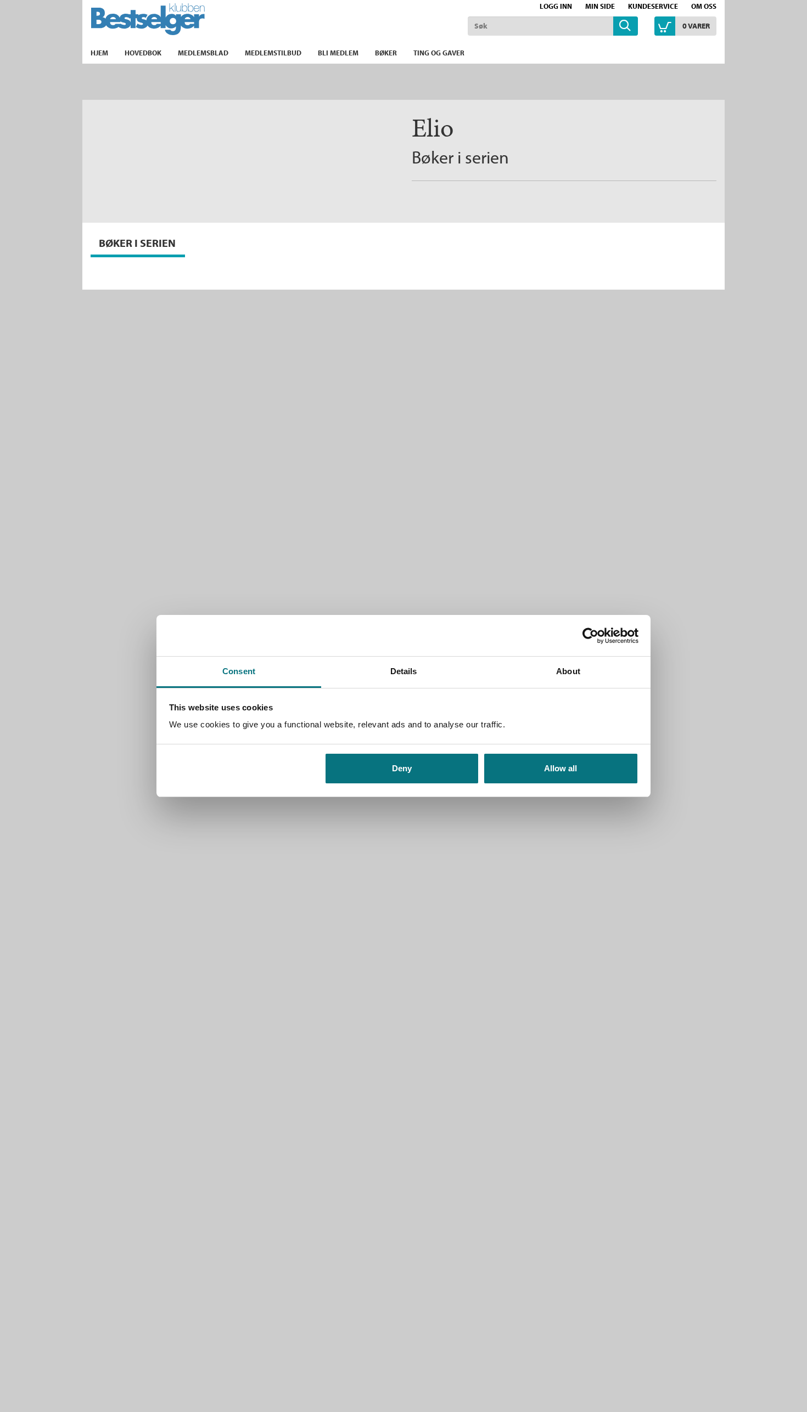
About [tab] (568, 671)
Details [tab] (403, 671)
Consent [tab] (238, 671)
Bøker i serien (460, 157)
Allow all (560, 768)
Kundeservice (653, 6)
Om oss (703, 6)
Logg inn (556, 6)
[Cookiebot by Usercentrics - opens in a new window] (590, 636)
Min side (600, 6)
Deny (402, 768)
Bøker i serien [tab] (137, 243)
